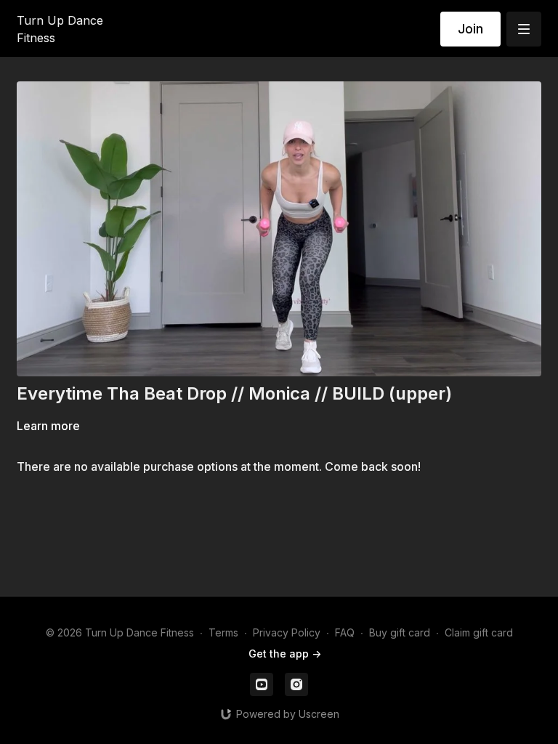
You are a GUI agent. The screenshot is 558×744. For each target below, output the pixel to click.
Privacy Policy (286, 632)
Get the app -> (284, 653)
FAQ (345, 632)
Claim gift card (479, 632)
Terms (223, 632)
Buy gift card (399, 632)
